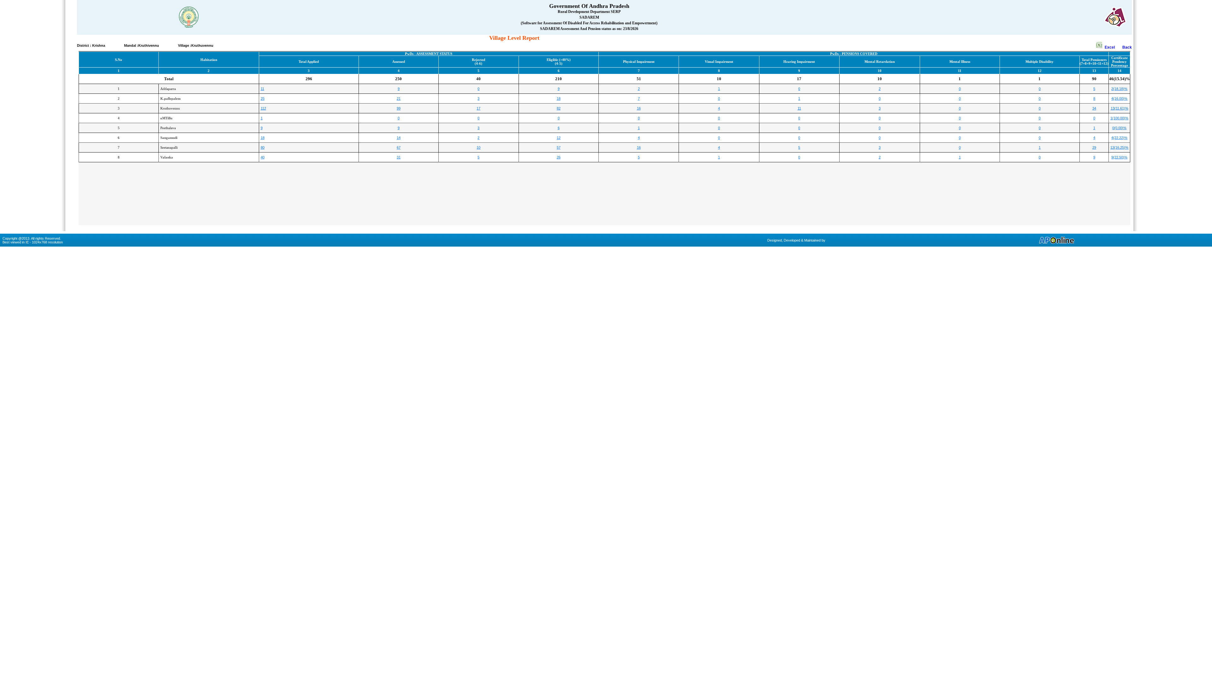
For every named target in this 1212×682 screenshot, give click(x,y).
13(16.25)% (1119, 147)
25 (262, 98)
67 (399, 147)
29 (1094, 147)
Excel (1113, 47)
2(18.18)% (1119, 89)
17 (478, 108)
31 (399, 157)
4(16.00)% (1119, 98)
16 (639, 108)
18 (559, 98)
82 (559, 108)
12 (559, 138)
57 (559, 147)
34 (1094, 108)
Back (1127, 47)
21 (399, 98)
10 (478, 147)
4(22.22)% (1119, 138)
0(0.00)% (1119, 128)
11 (262, 89)
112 (263, 108)
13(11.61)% (1119, 108)
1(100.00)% (1119, 118)
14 (399, 138)
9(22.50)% (1119, 157)
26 (559, 157)
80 (262, 147)
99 (399, 108)
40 (262, 157)
